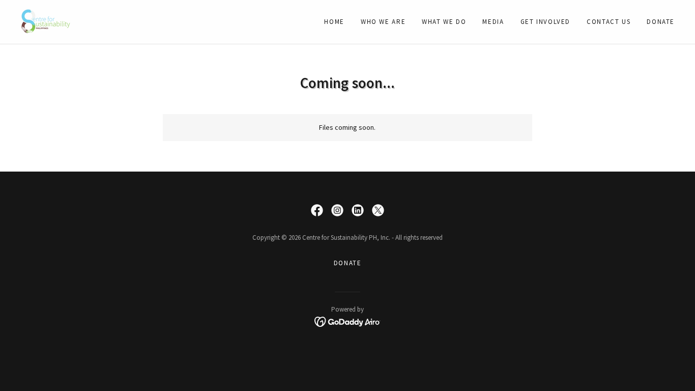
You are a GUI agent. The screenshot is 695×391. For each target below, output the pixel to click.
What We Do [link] (444, 21)
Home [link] (334, 21)
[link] (45, 20)
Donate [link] (661, 21)
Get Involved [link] (545, 21)
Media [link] (493, 21)
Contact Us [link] (608, 21)
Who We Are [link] (383, 21)
